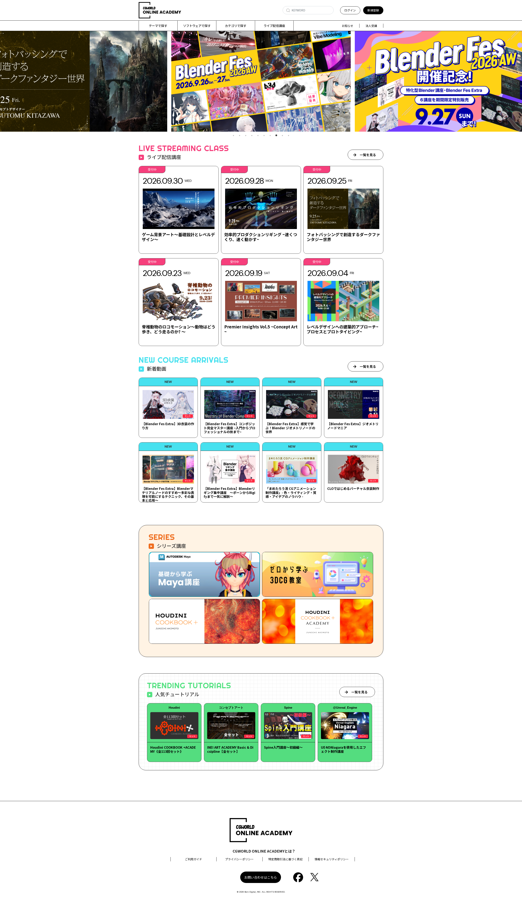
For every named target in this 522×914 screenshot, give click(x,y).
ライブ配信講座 (274, 25)
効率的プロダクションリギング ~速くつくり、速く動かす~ (260, 236)
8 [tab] (276, 135)
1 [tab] (233, 135)
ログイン (350, 10)
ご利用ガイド (193, 859)
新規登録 (373, 10)
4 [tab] (252, 135)
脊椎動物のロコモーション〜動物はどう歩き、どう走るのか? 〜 (178, 329)
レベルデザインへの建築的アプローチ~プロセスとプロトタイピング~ (342, 329)
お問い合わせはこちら (260, 877)
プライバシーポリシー (239, 859)
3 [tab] (246, 135)
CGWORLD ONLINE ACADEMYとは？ (264, 851)
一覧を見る (368, 154)
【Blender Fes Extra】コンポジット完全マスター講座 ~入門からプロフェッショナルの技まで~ (229, 427)
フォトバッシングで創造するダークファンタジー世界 (343, 236)
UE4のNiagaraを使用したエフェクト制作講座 (343, 749)
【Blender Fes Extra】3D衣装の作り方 (168, 425)
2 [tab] (240, 135)
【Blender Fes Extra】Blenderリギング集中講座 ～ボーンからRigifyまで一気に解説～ (229, 492)
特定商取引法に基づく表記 (285, 859)
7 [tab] (270, 135)
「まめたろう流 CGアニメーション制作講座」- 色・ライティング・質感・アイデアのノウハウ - (290, 492)
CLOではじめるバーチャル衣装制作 (353, 488)
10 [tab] (288, 135)
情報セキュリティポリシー (332, 859)
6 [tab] (264, 135)
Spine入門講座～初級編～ (283, 747)
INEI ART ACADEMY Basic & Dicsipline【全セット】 (230, 749)
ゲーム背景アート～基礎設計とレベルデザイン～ (178, 236)
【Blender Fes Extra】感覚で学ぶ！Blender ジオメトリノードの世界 (290, 427)
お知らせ (347, 26)
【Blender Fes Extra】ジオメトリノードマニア (353, 425)
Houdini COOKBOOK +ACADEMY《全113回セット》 (173, 749)
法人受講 (371, 26)
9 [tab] (282, 135)
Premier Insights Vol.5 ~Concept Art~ (260, 329)
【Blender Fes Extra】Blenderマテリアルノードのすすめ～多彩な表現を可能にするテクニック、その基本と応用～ (168, 494)
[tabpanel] (261, 81)
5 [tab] (258, 135)
